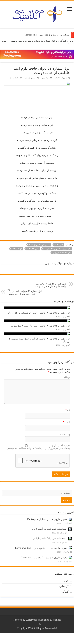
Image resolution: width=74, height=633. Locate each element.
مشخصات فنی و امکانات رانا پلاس (49, 538)
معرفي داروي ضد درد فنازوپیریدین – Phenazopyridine (40, 548)
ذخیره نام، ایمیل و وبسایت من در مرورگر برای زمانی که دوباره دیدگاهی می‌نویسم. (38, 446)
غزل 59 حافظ (32, 249)
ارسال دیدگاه (30, 78)
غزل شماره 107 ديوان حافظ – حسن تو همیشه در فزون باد (39, 312)
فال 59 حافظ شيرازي (62, 253)
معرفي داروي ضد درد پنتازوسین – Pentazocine (47, 34)
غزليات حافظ (16, 249)
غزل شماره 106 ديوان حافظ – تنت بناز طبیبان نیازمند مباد (40, 325)
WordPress (31, 619)
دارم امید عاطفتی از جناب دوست (57, 249)
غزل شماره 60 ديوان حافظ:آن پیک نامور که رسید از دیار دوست (25, 291)
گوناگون (62, 40)
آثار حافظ (59, 245)
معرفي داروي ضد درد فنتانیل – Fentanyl (47, 519)
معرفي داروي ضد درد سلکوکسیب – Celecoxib (44, 557)
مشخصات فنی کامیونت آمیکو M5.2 (49, 529)
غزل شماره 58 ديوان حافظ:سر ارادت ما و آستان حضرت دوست (50, 284)
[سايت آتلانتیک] (37, 13)
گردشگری (63, 586)
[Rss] (39, 624)
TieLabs (57, 619)
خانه (72, 40)
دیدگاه (67, 377)
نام (67, 410)
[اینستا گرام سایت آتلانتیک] (37, 54)
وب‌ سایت (65, 434)
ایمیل (66, 422)
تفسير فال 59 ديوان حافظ (39, 245)
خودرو (65, 580)
